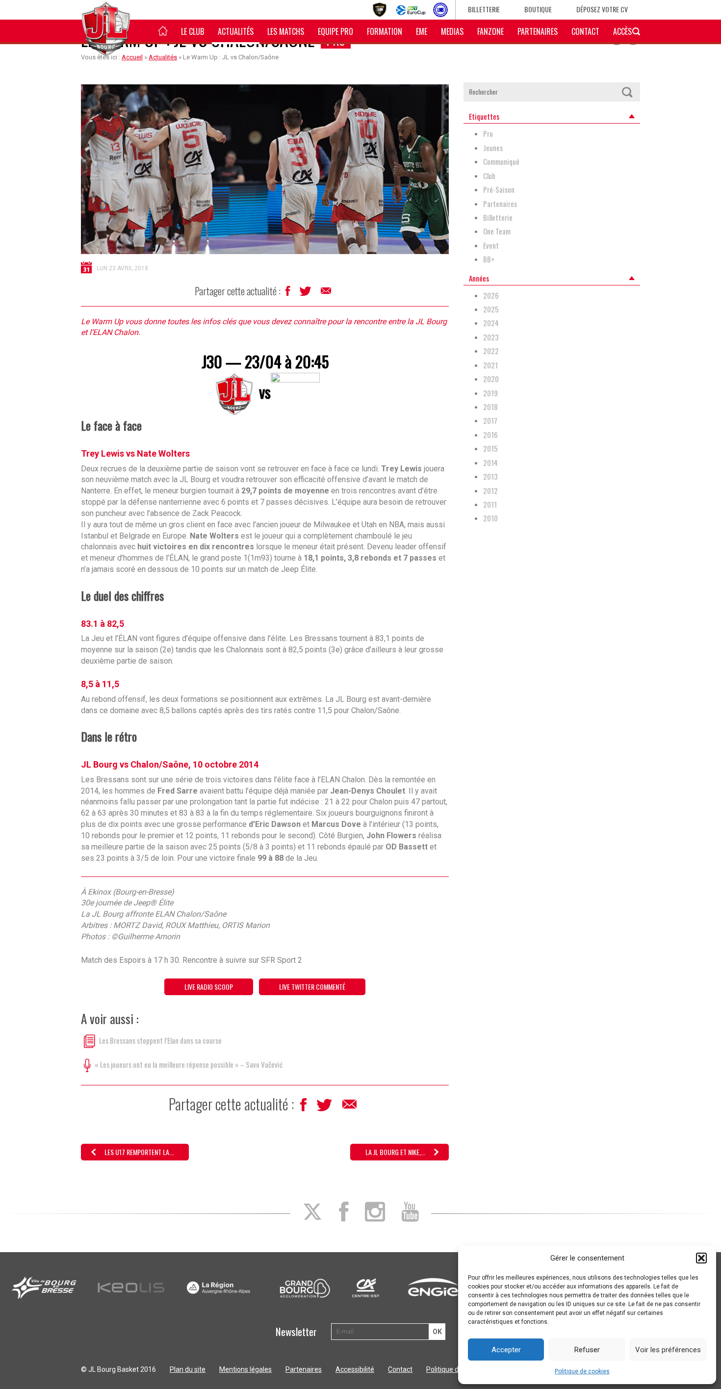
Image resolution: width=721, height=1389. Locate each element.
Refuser (587, 1349)
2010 (490, 518)
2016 (490, 435)
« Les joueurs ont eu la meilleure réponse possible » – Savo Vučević (189, 1063)
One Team (497, 231)
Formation (384, 31)
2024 (491, 323)
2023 (491, 337)
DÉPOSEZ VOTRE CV (602, 9)
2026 (491, 295)
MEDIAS (452, 31)
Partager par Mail (326, 293)
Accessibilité (354, 1369)
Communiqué (501, 161)
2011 (490, 504)
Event (491, 245)
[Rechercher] (627, 92)
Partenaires (537, 31)
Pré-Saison (499, 189)
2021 (490, 365)
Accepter (506, 1349)
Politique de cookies (582, 1371)
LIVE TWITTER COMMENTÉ (312, 986)
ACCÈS (622, 31)
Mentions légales (245, 1369)
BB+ (488, 259)
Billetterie (484, 9)
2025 (491, 309)
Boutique (538, 9)
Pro (488, 134)
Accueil (132, 57)
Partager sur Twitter (306, 293)
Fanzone (490, 31)
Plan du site (188, 1369)
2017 (490, 420)
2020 (491, 379)
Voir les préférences (668, 1349)
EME (421, 31)
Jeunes (493, 148)
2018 (490, 407)
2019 (490, 393)
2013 (490, 476)
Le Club (192, 31)
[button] (701, 1258)
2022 (491, 351)
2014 (490, 463)
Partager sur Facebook (289, 293)
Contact (585, 31)
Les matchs (285, 31)
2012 (490, 491)
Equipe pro (335, 31)
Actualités (236, 31)
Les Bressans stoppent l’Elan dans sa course (160, 1039)
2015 (490, 448)
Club (489, 176)
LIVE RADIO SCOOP (208, 986)
